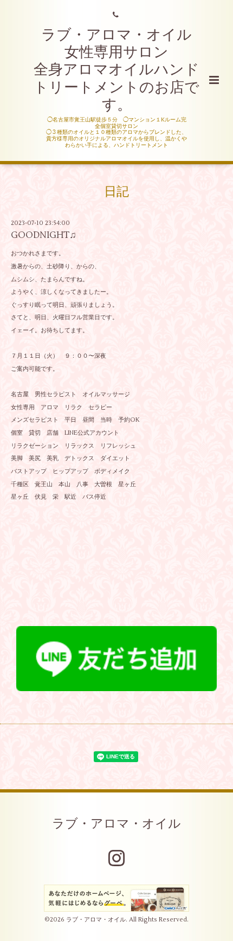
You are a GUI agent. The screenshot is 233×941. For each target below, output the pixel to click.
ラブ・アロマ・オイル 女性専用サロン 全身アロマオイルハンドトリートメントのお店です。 (116, 70)
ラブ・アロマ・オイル (116, 824)
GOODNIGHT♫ (43, 235)
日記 (116, 191)
